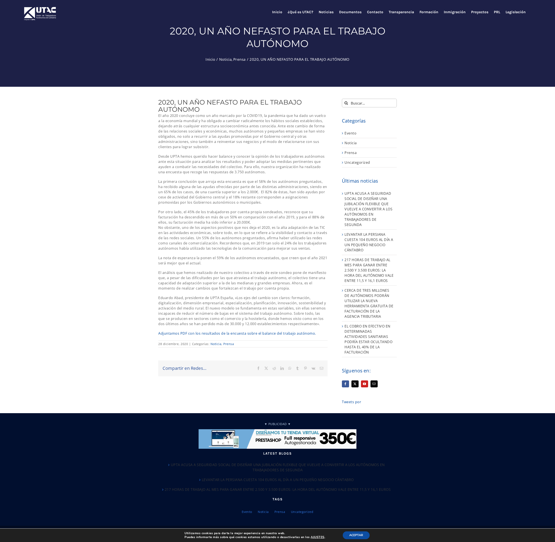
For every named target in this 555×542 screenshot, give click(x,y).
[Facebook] (345, 383)
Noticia (216, 344)
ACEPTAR (356, 535)
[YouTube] (364, 383)
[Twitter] (355, 383)
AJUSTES (318, 537)
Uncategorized (357, 162)
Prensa (228, 344)
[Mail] (374, 383)
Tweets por (351, 402)
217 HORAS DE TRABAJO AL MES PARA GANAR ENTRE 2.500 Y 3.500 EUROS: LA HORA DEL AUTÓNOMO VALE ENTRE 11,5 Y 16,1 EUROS (368, 270)
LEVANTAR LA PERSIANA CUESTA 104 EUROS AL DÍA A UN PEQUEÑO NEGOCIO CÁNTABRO (278, 479)
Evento (350, 133)
